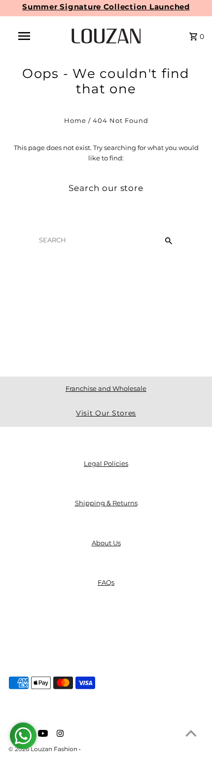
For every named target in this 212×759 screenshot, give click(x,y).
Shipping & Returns (106, 503)
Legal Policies (106, 463)
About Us (106, 543)
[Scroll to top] (191, 733)
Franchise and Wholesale (106, 388)
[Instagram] (59, 734)
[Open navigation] (26, 36)
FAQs (106, 582)
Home (75, 120)
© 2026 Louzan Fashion (43, 749)
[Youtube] (41, 734)
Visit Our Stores (106, 413)
